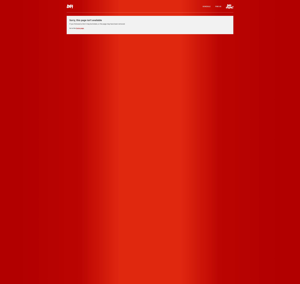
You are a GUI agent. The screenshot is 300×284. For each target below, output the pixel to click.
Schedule (207, 6)
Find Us (218, 6)
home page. (80, 28)
